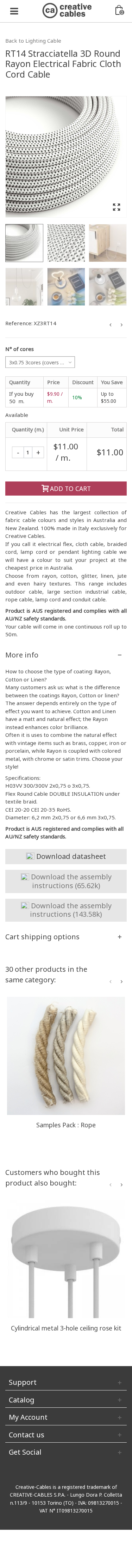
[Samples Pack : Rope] (66, 1056)
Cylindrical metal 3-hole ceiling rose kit (66, 1328)
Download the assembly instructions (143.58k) (70, 910)
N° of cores (19, 348)
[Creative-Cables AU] (67, 9)
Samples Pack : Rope (66, 1125)
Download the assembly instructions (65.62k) (70, 881)
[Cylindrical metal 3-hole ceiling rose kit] (66, 1259)
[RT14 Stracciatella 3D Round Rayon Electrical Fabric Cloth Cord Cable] (66, 156)
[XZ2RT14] (66, 287)
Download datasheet (70, 856)
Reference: (18, 323)
